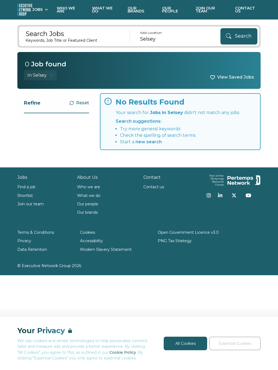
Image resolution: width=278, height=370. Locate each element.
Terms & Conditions (35, 232)
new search (148, 141)
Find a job (26, 186)
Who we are (88, 186)
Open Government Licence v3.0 (188, 232)
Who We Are (66, 10)
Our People (170, 10)
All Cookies (185, 343)
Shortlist (25, 195)
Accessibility (91, 240)
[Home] (24, 10)
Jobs (37, 9)
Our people (87, 204)
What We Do (102, 10)
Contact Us (245, 10)
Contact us (153, 186)
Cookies (87, 232)
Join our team (30, 204)
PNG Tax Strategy (175, 240)
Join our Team (205, 10)
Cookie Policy (122, 352)
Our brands (87, 212)
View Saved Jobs (235, 77)
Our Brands (136, 10)
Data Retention (32, 249)
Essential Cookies (235, 343)
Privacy (24, 240)
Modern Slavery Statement (106, 249)
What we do (88, 195)
